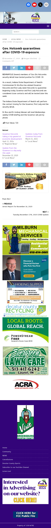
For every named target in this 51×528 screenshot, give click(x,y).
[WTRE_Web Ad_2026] (25, 342)
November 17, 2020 (12, 58)
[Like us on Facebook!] (28, 4)
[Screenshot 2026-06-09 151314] (25, 315)
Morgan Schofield (30, 58)
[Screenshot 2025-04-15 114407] (25, 374)
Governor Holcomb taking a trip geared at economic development (12, 136)
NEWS (4, 455)
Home (4, 448)
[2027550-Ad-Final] (25, 279)
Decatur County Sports (11, 463)
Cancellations (7, 459)
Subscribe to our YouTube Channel (15, 467)
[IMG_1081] (25, 253)
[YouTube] (34, 4)
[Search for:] (25, 32)
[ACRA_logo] (25, 388)
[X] (40, 4)
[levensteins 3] (25, 189)
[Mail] (46, 4)
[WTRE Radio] (25, 22)
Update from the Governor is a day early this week (11, 150)
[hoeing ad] (25, 302)
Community (6, 452)
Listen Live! (6, 471)
